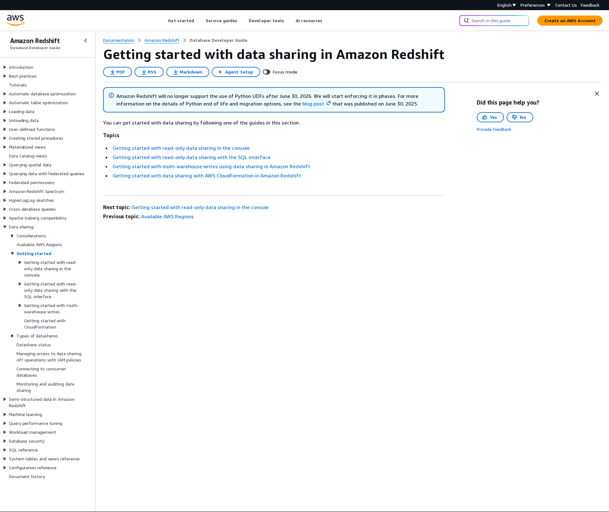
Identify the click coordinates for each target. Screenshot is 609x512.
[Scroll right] (327, 21)
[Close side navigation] (85, 40)
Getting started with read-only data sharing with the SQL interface (192, 157)
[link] (218, 40)
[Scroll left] (163, 21)
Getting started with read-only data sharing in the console (181, 148)
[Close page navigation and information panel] (597, 94)
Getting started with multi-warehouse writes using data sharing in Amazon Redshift (211, 166)
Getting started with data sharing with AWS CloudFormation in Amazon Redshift (207, 175)
